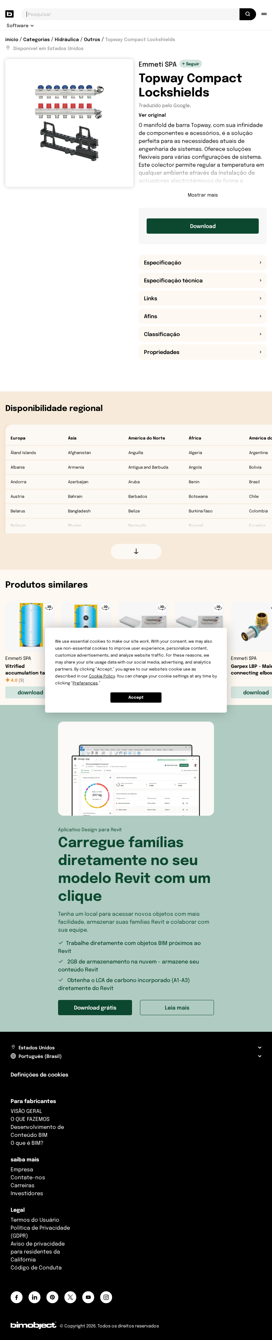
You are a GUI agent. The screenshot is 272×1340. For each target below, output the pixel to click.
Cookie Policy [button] (102, 676)
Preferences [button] (85, 683)
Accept (136, 697)
